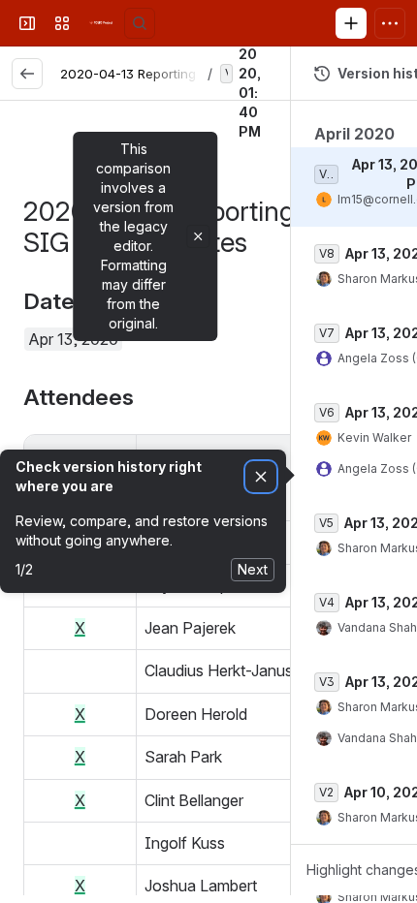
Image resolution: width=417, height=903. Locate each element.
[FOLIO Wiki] (100, 23)
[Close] (197, 236)
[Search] (139, 23)
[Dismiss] (260, 477)
